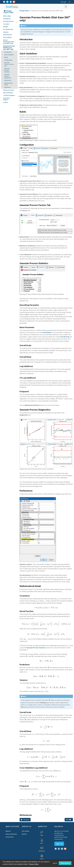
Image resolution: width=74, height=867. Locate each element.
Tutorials (6, 24)
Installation (7, 19)
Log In (64, 2)
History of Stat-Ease (11, 834)
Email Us (24, 834)
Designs (5, 26)
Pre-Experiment (8, 29)
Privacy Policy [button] (34, 864)
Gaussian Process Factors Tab (9, 64)
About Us (8, 831)
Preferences (7, 80)
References (7, 87)
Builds (6, 57)
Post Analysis (7, 37)
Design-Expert (25, 11)
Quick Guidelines (9, 54)
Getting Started (8, 21)
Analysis (5, 32)
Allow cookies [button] (65, 863)
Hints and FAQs (8, 93)
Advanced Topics (8, 90)
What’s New (7, 16)
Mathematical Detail (8, 84)
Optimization (7, 34)
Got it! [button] (55, 863)
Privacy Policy (10, 837)
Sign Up (59, 844)
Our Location (25, 831)
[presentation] (57, 399)
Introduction (8, 52)
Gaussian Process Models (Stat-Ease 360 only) (9, 47)
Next (67, 820)
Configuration (8, 60)
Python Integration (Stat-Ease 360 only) (9, 41)
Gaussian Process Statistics (7, 70)
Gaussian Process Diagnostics (7, 76)
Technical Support (9, 95)
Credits (5, 102)
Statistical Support (6, 99)
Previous (26, 820)
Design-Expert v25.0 (8, 11)
